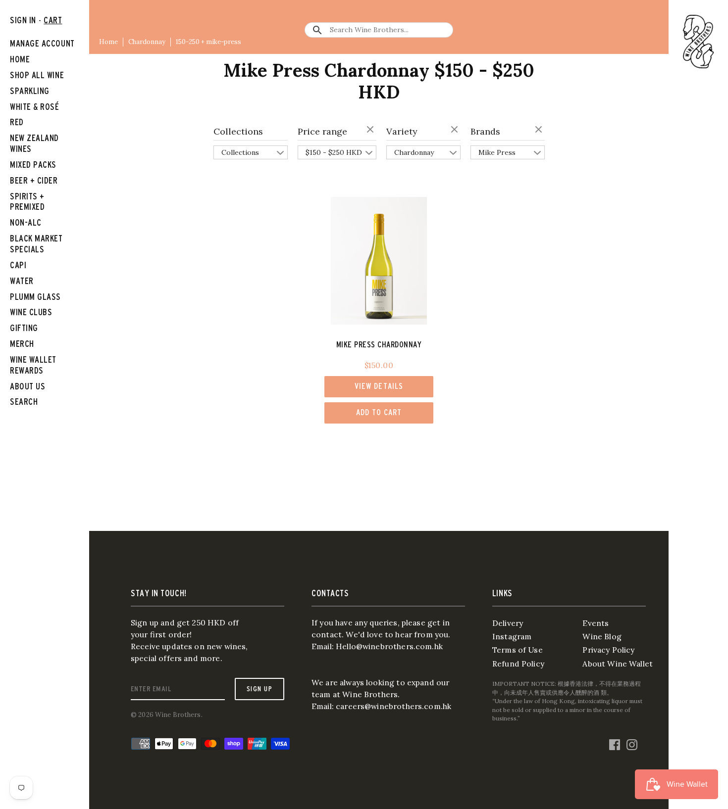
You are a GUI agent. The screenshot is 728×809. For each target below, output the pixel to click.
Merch (22, 343)
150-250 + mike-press (208, 42)
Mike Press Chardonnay (379, 344)
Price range (322, 131)
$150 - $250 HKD (334, 152)
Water (22, 281)
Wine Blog (601, 636)
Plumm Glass (35, 296)
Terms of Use (517, 650)
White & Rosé (34, 106)
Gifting (24, 328)
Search (24, 401)
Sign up (259, 688)
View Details (379, 385)
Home (108, 42)
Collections (238, 131)
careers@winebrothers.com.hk (393, 706)
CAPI (18, 265)
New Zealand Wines (34, 143)
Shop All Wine (37, 75)
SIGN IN (23, 20)
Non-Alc (26, 222)
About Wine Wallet (617, 663)
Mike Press (497, 152)
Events (595, 623)
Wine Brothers (178, 715)
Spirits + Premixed (27, 201)
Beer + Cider (34, 180)
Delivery (507, 623)
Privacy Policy (608, 650)
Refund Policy (518, 663)
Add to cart (379, 412)
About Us (27, 386)
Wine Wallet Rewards (33, 365)
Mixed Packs (33, 164)
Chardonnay (146, 42)
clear (371, 130)
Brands (485, 131)
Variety (401, 131)
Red (17, 122)
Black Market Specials (36, 243)
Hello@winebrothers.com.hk (389, 646)
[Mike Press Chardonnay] (379, 261)
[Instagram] (631, 743)
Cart (53, 20)
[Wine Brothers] (698, 41)
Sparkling (30, 91)
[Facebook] (614, 743)
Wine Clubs (31, 312)
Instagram (511, 636)
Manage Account (42, 43)
